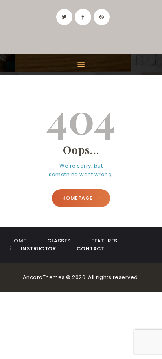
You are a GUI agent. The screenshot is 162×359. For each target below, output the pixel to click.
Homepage (77, 198)
